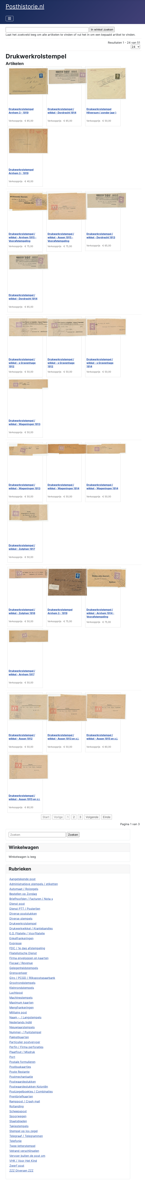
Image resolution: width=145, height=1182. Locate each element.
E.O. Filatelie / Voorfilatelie (27, 933)
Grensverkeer (18, 973)
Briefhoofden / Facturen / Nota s (31, 898)
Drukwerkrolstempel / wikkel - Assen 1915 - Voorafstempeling (61, 237)
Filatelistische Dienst (23, 953)
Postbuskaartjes (20, 1067)
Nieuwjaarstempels (22, 1027)
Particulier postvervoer (24, 1042)
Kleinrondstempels (21, 987)
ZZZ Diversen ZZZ (21, 1170)
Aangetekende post (22, 879)
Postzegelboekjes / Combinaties (31, 1091)
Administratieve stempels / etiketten (33, 884)
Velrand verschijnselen (24, 1151)
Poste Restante (19, 1071)
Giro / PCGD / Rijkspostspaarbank (32, 978)
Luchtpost (16, 992)
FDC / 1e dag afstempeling (27, 948)
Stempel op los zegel (23, 1131)
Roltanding (16, 1106)
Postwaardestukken (22, 1081)
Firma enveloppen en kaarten (28, 958)
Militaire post (18, 1012)
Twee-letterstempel (22, 1146)
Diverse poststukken (23, 913)
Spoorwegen (17, 1116)
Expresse (15, 943)
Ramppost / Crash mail (24, 1101)
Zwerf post (16, 1165)
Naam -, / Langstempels (25, 1017)
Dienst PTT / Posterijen (24, 908)
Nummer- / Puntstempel (25, 1032)
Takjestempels (18, 1126)
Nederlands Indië (20, 1022)
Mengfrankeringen (21, 1007)
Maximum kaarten (21, 1002)
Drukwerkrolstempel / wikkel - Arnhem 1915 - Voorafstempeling (22, 237)
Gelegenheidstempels (23, 968)
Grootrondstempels (22, 982)
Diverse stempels (20, 918)
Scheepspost (18, 1111)
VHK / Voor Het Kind (23, 1160)
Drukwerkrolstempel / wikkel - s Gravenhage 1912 (22, 363)
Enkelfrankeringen (21, 938)
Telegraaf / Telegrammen (26, 1136)
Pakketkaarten (19, 1037)
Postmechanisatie (21, 1076)
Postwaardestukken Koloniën (28, 1086)
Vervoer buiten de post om (27, 1155)
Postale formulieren (22, 1062)
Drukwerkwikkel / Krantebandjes (31, 928)
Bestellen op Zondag (23, 894)
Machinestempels (21, 997)
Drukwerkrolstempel (22, 923)
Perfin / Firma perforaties (26, 1047)
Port (12, 1057)
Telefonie (15, 1141)
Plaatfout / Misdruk (22, 1052)
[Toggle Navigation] (9, 18)
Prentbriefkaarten (21, 1096)
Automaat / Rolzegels (23, 889)
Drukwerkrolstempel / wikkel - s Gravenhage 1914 (99, 363)
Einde (106, 817)
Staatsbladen (18, 1121)
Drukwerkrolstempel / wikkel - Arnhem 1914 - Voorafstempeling (100, 613)
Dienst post (17, 903)
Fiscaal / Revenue (21, 963)
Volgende (92, 817)
